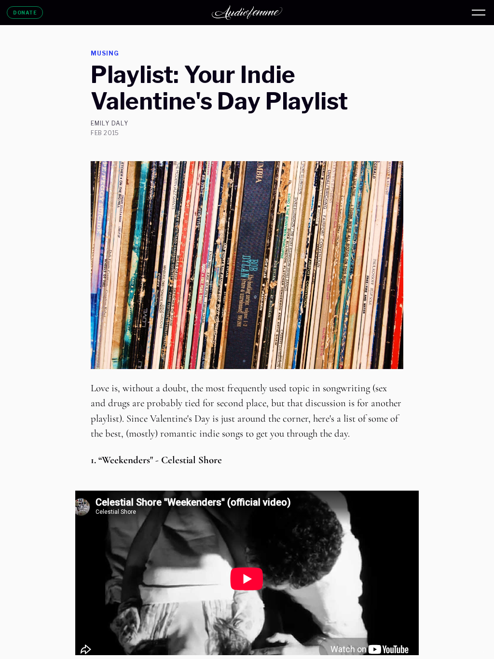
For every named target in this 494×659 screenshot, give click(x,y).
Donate (25, 12)
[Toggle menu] (478, 12)
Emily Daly (109, 123)
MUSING (105, 53)
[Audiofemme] (247, 12)
